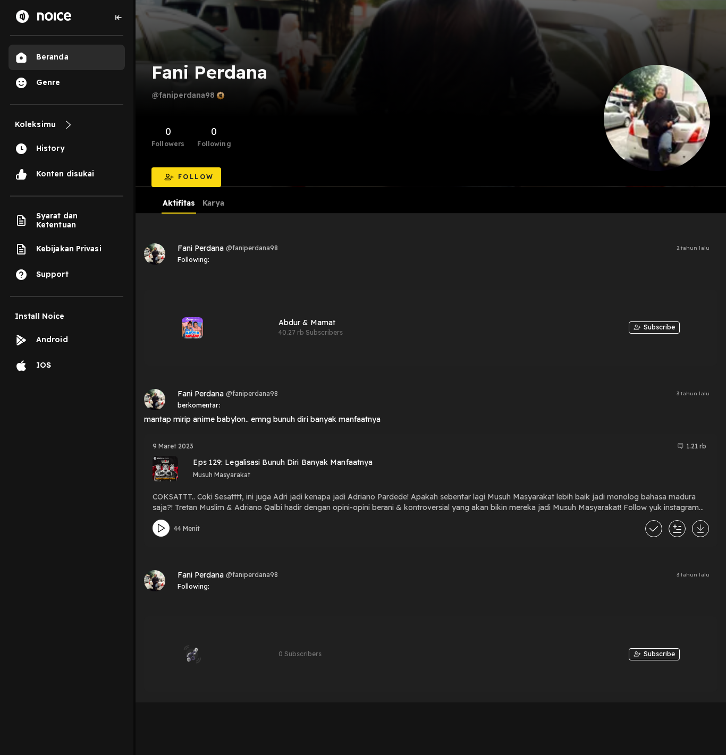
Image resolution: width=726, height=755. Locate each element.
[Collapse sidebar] (118, 17)
